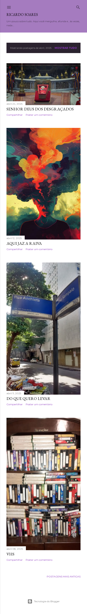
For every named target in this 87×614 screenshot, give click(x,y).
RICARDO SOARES (22, 14)
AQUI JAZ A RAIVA (24, 243)
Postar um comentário (39, 114)
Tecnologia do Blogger (47, 601)
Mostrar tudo (66, 47)
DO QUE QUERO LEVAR (28, 398)
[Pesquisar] (78, 6)
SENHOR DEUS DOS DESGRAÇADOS (40, 109)
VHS (10, 554)
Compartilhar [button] (14, 114)
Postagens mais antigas (64, 576)
